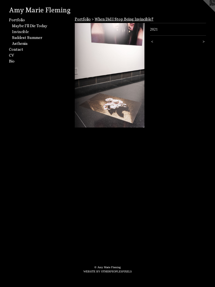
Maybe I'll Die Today (29, 26)
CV (11, 55)
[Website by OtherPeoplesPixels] (204, 11)
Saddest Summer (27, 37)
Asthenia (19, 43)
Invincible (20, 31)
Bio (12, 61)
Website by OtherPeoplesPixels (107, 271)
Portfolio (17, 20)
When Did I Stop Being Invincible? (124, 19)
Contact (16, 49)
